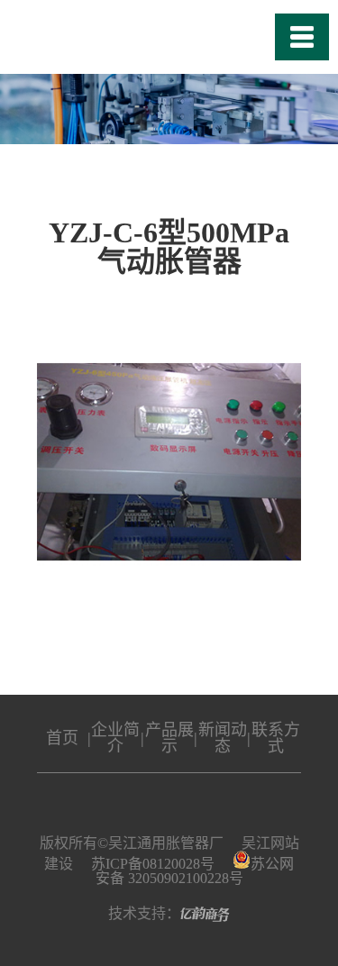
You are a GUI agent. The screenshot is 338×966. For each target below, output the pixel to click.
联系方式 (275, 738)
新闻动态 (222, 738)
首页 (62, 738)
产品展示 (169, 738)
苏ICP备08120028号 (153, 863)
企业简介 (115, 738)
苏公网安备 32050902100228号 (195, 871)
